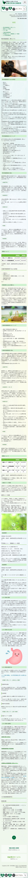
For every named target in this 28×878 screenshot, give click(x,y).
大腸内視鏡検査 (7, 32)
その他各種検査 (7, 35)
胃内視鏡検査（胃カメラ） (9, 27)
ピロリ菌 (5, 30)
